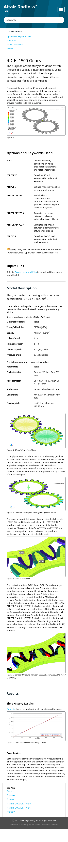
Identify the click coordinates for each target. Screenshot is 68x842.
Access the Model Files (26, 271)
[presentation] (24, 299)
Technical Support (50, 824)
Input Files (11, 40)
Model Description (15, 44)
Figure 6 (11, 708)
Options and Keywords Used (19, 36)
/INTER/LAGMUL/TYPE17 (19, 807)
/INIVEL (10, 799)
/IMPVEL (11, 795)
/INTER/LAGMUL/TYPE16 (19, 803)
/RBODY (11, 811)
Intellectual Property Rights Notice (25, 824)
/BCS (9, 791)
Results (10, 48)
